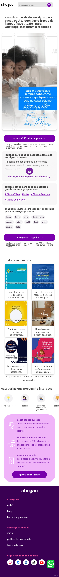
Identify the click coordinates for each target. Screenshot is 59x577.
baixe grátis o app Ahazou (29, 237)
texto (29, 23)
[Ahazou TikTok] (34, 562)
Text (36, 222)
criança (9, 227)
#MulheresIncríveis (15, 199)
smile (44, 222)
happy (9, 23)
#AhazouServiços (40, 194)
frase (20, 23)
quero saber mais (29, 474)
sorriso (9, 222)
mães (19, 222)
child (28, 222)
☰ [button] (56, 5)
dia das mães (38, 217)
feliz (18, 227)
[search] (49, 5)
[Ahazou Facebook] (18, 562)
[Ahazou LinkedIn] (26, 562)
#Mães (25, 194)
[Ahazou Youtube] (42, 562)
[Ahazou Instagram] (10, 562)
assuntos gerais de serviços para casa (28, 19)
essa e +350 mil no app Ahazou (29, 138)
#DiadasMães (12, 194)
